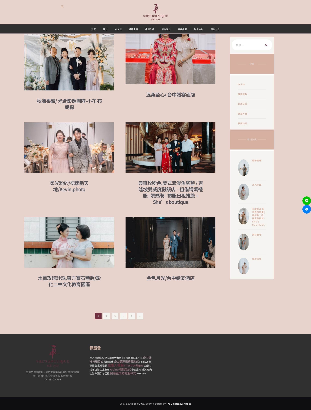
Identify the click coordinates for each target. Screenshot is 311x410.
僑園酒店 (109, 361)
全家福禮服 (101, 365)
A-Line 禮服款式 (120, 369)
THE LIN (141, 373)
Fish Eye (143, 361)
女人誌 (241, 84)
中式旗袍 (136, 369)
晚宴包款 (242, 94)
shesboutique (133, 365)
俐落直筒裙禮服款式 (123, 373)
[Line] (306, 200)
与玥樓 (105, 373)
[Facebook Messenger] (306, 209)
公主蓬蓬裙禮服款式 (126, 361)
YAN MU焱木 (97, 357)
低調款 (145, 369)
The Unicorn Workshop (178, 403)
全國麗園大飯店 (112, 357)
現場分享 (242, 103)
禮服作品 (242, 113)
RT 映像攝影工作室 (132, 357)
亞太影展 (104, 369)
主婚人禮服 (116, 365)
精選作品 (242, 123)
